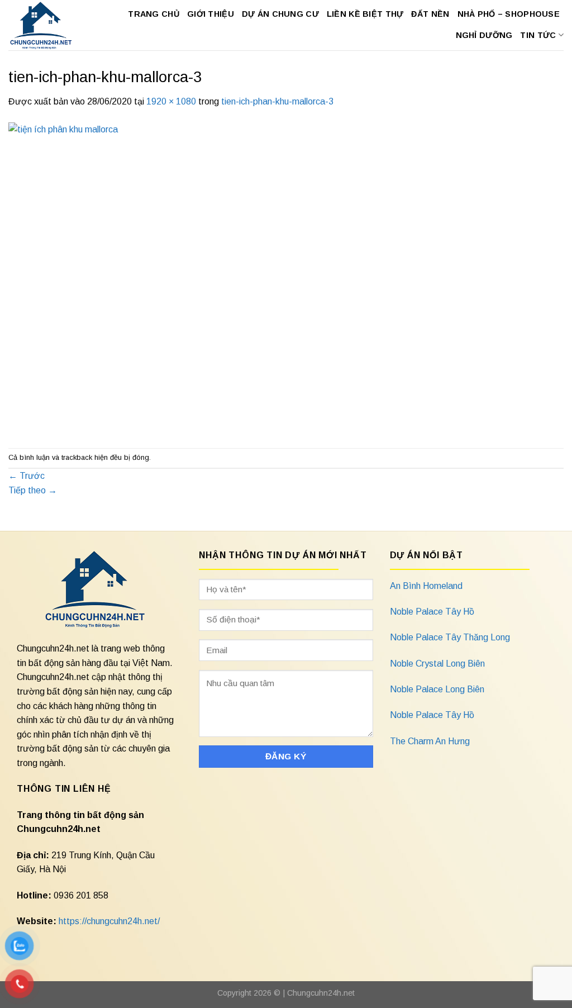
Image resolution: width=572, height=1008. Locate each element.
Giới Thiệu (210, 13)
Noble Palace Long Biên (437, 689)
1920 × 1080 (171, 101)
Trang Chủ (153, 13)
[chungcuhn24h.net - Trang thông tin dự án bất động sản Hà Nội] (41, 25)
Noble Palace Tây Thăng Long (450, 637)
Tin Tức (538, 35)
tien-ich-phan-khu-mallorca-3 (277, 101)
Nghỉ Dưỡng (484, 35)
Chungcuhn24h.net (321, 992)
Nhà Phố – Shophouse (508, 13)
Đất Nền (430, 13)
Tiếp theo (32, 490)
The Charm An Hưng (430, 741)
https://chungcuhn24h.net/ (109, 921)
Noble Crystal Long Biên (437, 663)
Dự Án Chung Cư (280, 13)
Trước (26, 476)
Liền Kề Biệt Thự (365, 13)
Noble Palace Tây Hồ (432, 611)
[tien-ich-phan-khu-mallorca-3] (286, 277)
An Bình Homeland (426, 586)
